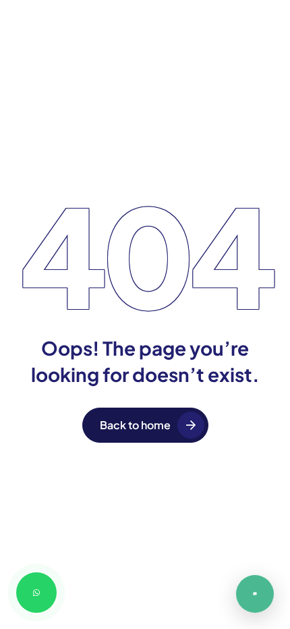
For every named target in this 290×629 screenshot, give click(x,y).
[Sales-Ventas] (255, 594)
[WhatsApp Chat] (36, 592)
